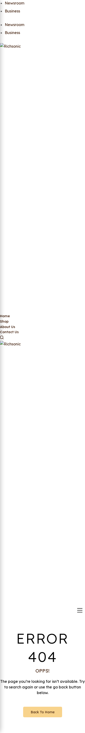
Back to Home (43, 712)
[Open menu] (80, 610)
